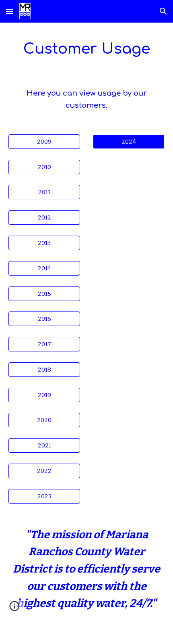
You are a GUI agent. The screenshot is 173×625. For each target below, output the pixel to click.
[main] (86, 48)
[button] (9, 11)
